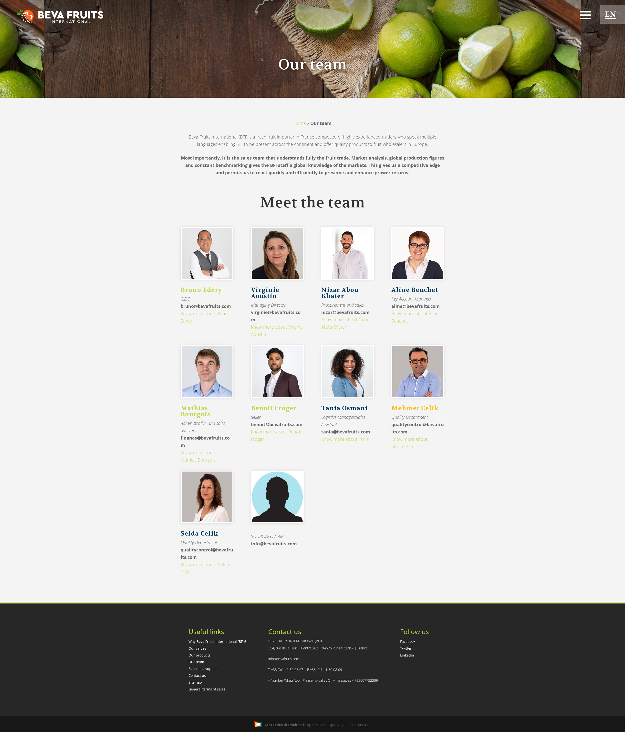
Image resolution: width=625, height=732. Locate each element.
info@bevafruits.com (274, 544)
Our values (197, 648)
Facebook (407, 641)
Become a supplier (203, 668)
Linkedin (407, 655)
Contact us (197, 675)
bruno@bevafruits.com (206, 306)
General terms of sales (206, 689)
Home (300, 123)
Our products (199, 655)
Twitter (406, 648)
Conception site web (281, 724)
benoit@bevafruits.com (276, 424)
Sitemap (195, 682)
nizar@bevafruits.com (345, 312)
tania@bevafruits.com (345, 432)
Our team (196, 661)
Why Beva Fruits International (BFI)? (217, 641)
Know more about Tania (345, 439)
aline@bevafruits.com (415, 306)
